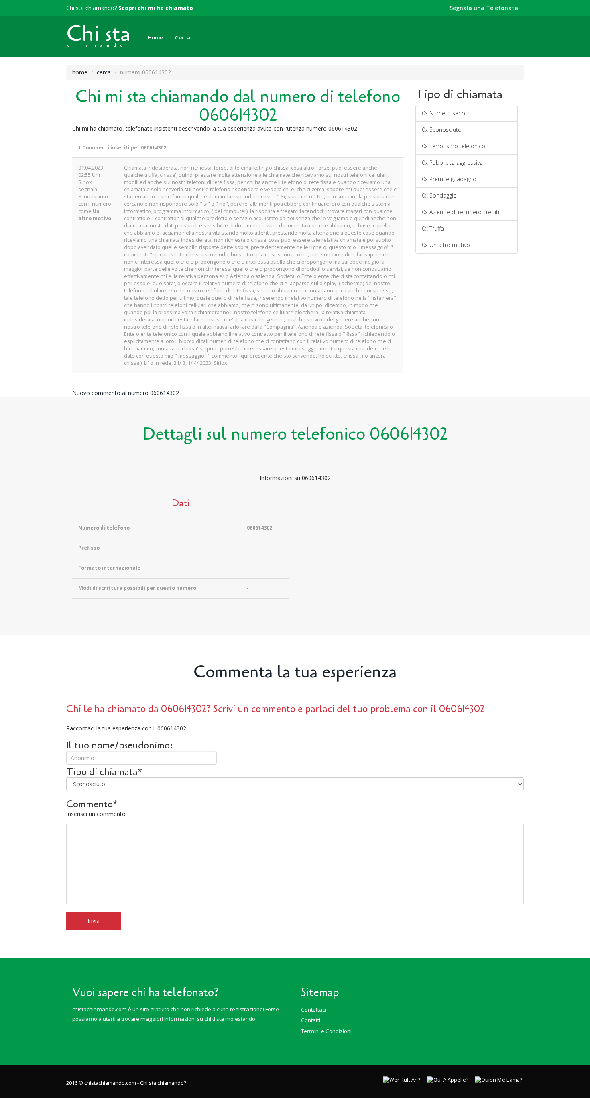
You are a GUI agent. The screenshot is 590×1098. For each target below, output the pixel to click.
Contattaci (313, 1009)
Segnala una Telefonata (484, 8)
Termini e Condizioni (326, 1031)
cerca (104, 72)
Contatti (310, 1020)
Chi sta (98, 33)
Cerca (182, 37)
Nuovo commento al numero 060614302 (125, 393)
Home (155, 37)
